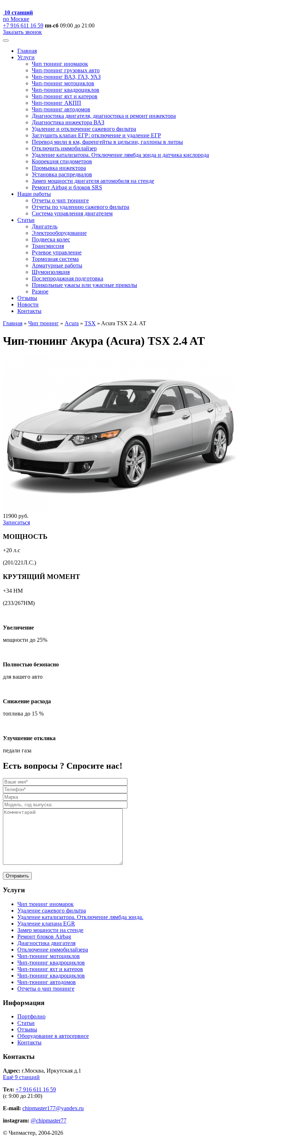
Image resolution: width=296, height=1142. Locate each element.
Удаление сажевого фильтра (51, 910)
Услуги (26, 57)
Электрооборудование (59, 233)
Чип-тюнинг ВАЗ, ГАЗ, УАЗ (66, 77)
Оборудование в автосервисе (53, 1036)
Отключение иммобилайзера (52, 949)
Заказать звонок (22, 32)
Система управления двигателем (72, 213)
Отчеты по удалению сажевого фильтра (80, 207)
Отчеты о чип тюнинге (60, 200)
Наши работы (34, 194)
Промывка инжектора (59, 168)
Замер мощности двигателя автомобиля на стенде (93, 181)
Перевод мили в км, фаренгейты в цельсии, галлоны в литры (107, 142)
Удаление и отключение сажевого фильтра (84, 129)
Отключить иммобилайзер (64, 148)
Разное (40, 291)
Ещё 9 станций (21, 1077)
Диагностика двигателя (46, 943)
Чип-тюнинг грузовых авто (66, 70)
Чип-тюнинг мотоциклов (63, 83)
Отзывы (27, 298)
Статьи (26, 220)
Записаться (16, 522)
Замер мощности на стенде (50, 930)
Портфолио (31, 1016)
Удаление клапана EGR (46, 923)
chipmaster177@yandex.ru (53, 1108)
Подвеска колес (51, 239)
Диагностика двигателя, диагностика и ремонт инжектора (104, 116)
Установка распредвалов (62, 174)
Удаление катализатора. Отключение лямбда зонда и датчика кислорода (120, 155)
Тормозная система (55, 259)
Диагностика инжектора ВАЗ (68, 122)
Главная (27, 51)
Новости (28, 304)
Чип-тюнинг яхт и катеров (64, 96)
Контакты (29, 311)
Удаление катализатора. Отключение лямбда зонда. (80, 917)
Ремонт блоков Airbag (44, 936)
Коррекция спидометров (62, 161)
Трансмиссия (48, 246)
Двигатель (44, 226)
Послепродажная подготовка (67, 278)
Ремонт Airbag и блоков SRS (67, 187)
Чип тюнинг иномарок (60, 64)
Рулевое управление (57, 252)
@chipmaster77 (48, 1120)
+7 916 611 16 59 (23, 25)
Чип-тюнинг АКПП (56, 103)
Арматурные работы (57, 265)
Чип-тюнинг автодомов (61, 109)
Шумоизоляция (51, 272)
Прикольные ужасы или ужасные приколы (84, 285)
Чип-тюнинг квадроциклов (65, 90)
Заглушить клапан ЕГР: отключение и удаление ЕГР (96, 135)
